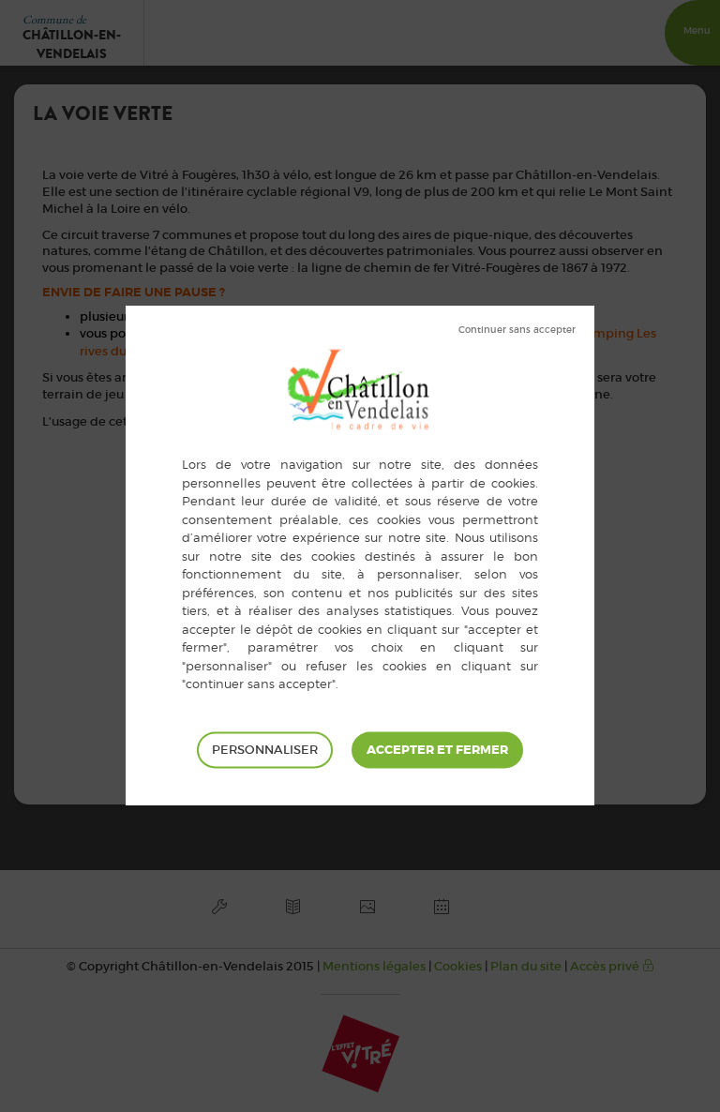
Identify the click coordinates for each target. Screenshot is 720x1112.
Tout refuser (517, 330)
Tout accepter (437, 750)
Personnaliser (265, 750)
